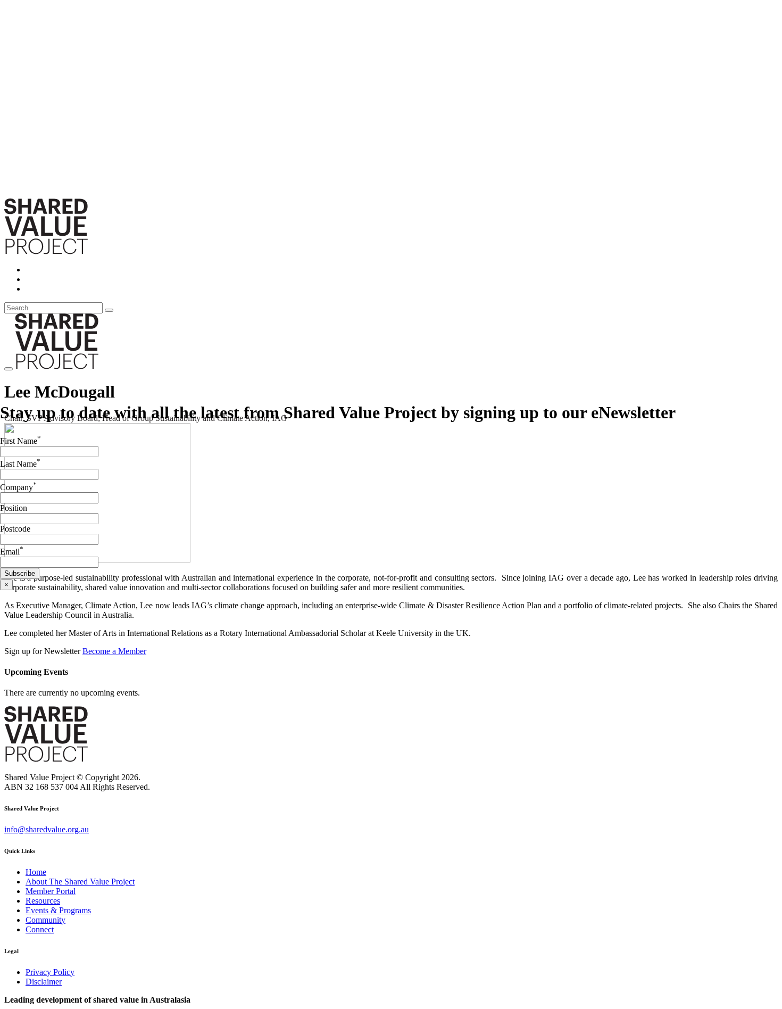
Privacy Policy (50, 972)
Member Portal (51, 891)
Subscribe (19, 573)
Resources (43, 900)
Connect (40, 929)
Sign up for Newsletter (43, 651)
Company (18, 487)
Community (45, 919)
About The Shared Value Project (80, 881)
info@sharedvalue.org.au (46, 829)
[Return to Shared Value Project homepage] (46, 251)
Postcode (15, 528)
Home (36, 871)
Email (11, 551)
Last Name (20, 463)
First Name (20, 440)
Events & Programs (58, 910)
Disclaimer (44, 981)
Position (13, 507)
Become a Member (114, 651)
